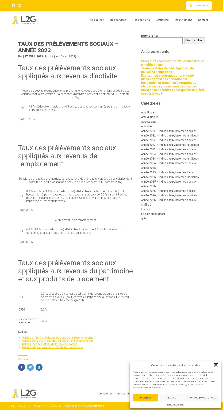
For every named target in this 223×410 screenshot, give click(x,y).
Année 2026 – (149, 186)
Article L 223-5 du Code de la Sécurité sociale (50, 344)
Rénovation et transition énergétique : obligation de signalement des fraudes (169, 84)
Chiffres (146, 204)
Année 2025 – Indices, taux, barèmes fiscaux (168, 172)
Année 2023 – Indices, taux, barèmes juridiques (170, 144)
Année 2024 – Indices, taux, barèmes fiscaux (168, 154)
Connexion (201, 5)
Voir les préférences (202, 397)
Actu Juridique (150, 117)
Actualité (146, 126)
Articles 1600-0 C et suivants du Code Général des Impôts (57, 340)
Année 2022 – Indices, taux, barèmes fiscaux (168, 131)
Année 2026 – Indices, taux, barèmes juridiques (170, 195)
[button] (216, 365)
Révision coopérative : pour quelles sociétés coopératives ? (173, 91)
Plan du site (20, 405)
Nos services (118, 19)
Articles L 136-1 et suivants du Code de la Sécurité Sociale (57, 337)
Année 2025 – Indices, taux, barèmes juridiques (170, 177)
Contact (203, 19)
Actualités (162, 19)
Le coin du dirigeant (153, 214)
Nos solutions (141, 19)
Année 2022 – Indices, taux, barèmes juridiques (170, 135)
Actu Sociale (148, 121)
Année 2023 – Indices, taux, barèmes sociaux (168, 149)
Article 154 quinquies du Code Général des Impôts (52, 347)
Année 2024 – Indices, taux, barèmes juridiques (170, 158)
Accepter (145, 397)
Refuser (172, 397)
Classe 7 (98, 405)
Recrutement (183, 19)
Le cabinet (97, 19)
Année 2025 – (149, 167)
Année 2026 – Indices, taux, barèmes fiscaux (168, 191)
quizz (144, 218)
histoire (145, 209)
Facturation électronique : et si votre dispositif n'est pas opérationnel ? (167, 77)
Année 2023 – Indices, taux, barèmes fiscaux (168, 140)
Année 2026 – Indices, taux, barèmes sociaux (168, 200)
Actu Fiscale (148, 112)
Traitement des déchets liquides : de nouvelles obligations (167, 70)
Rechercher (150, 35)
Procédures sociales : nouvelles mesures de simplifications (172, 63)
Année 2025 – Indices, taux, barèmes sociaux (168, 181)
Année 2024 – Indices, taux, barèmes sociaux (168, 163)
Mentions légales (175, 404)
